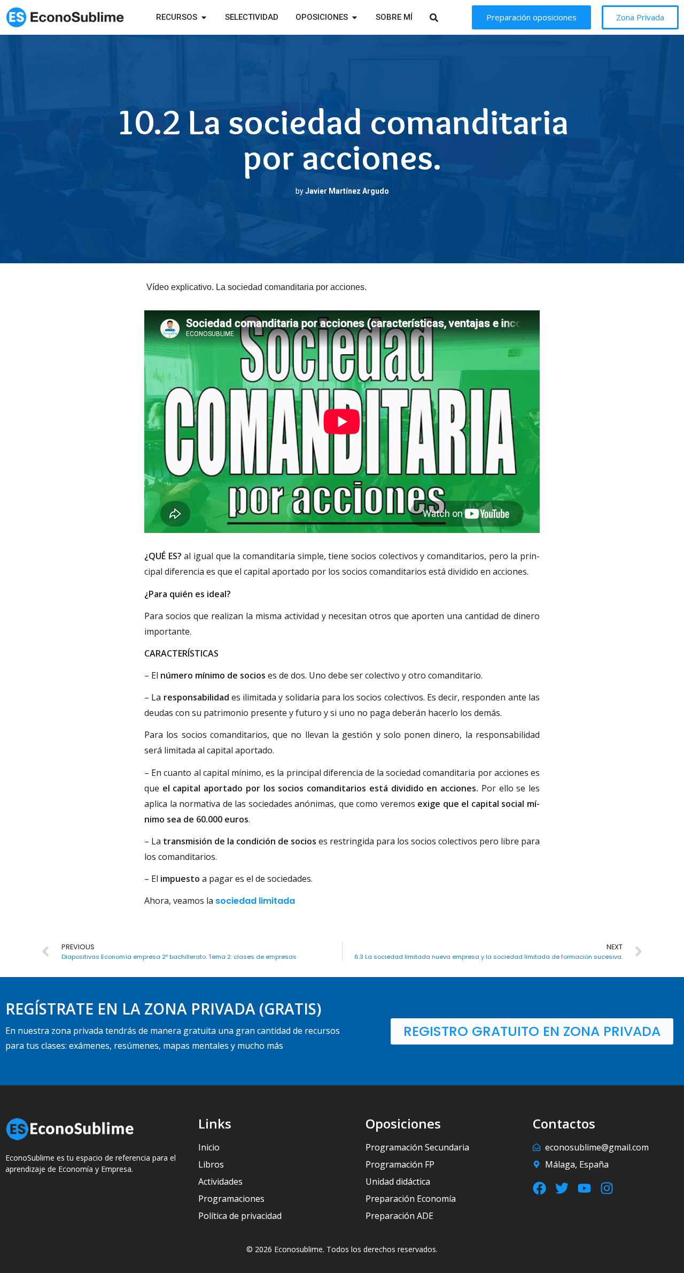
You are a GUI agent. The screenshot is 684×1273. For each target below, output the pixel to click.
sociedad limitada (255, 901)
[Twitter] (562, 1188)
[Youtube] (584, 1188)
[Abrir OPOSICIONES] (355, 17)
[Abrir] (448, 17)
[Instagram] (606, 1188)
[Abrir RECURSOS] (204, 17)
